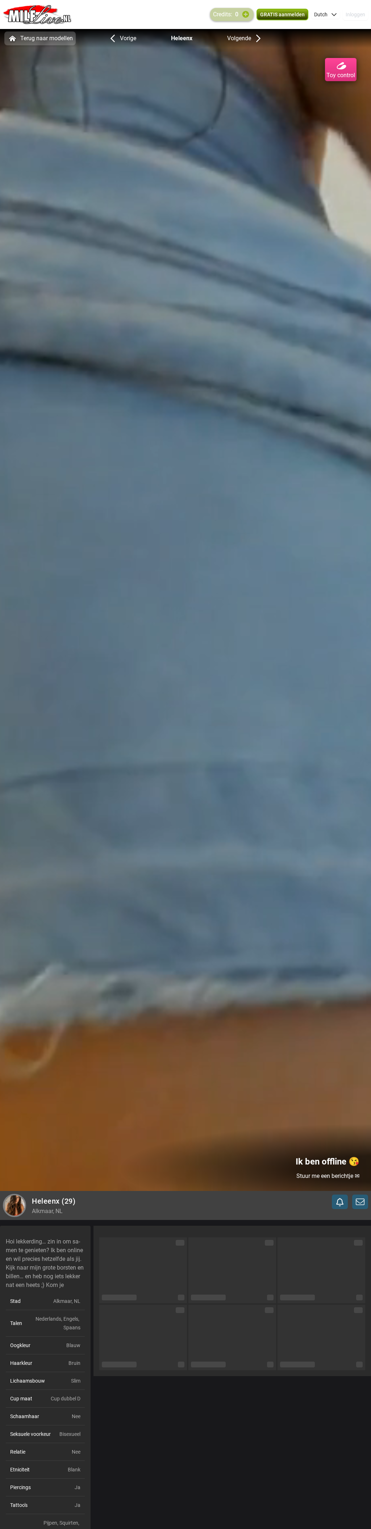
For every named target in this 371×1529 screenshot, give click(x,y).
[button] (325, 14)
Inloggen (355, 14)
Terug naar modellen (46, 38)
